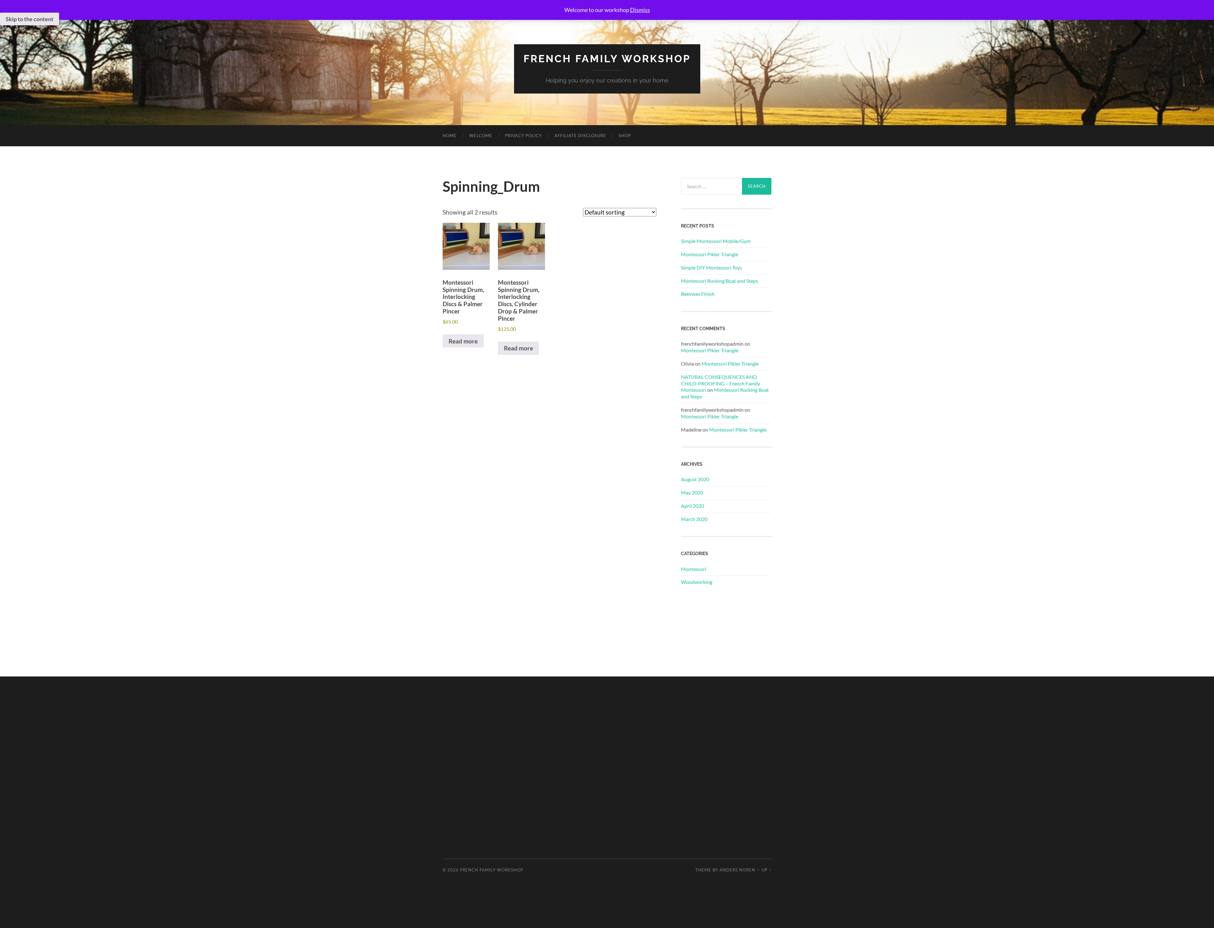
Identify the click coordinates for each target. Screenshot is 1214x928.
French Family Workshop (607, 58)
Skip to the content (29, 18)
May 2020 (692, 492)
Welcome (480, 135)
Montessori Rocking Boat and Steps (719, 281)
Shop (625, 135)
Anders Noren (737, 869)
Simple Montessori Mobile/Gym (716, 241)
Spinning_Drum (491, 186)
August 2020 (695, 479)
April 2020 (692, 506)
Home (450, 135)
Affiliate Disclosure (580, 135)
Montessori (693, 569)
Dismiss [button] (640, 9)
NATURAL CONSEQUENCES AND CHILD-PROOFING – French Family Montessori (720, 383)
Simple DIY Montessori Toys (711, 267)
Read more (463, 341)
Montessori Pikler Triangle (709, 254)
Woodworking (696, 582)
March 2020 (694, 519)
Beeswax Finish (697, 294)
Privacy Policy (523, 135)
